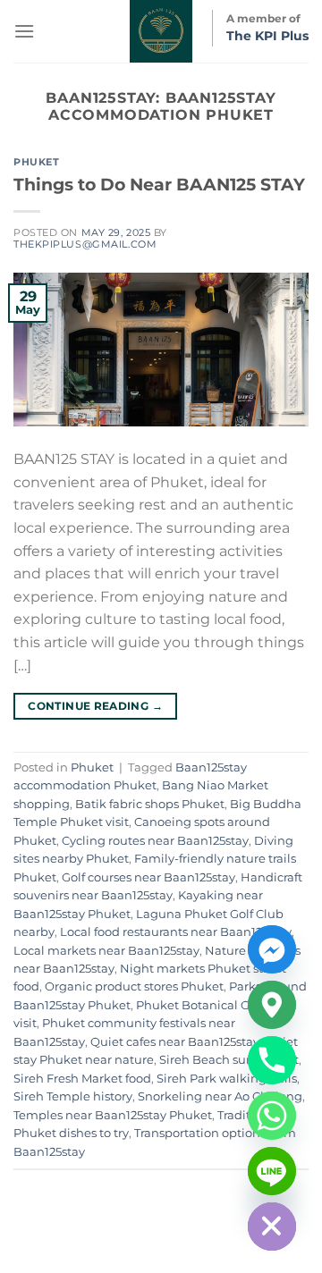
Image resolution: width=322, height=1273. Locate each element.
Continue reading (95, 705)
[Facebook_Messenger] (272, 949)
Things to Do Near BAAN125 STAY (159, 184)
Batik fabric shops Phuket (150, 804)
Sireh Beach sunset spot (229, 1059)
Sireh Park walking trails (227, 1078)
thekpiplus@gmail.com (85, 244)
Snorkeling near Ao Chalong (220, 1096)
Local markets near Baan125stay (106, 950)
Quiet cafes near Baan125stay (174, 1042)
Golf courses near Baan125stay (148, 877)
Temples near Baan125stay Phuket (112, 1115)
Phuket (36, 162)
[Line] (272, 1171)
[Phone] (272, 1060)
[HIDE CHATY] (272, 1226)
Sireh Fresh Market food (82, 1078)
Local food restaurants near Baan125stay (176, 932)
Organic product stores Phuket (134, 986)
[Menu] (24, 31)
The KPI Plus (267, 36)
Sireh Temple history (72, 1096)
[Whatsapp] (272, 1116)
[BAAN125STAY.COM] (161, 31)
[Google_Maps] (272, 1005)
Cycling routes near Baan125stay (155, 840)
